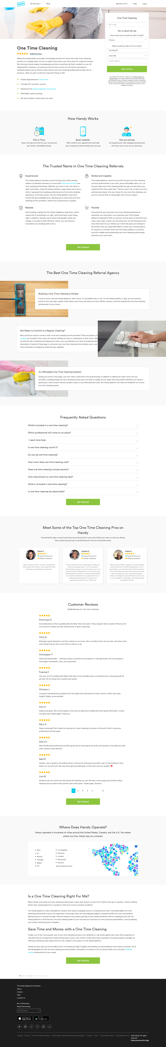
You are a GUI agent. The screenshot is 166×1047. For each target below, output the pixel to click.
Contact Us (21, 998)
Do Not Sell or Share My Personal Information (68, 1035)
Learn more (43, 79)
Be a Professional (23, 1003)
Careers (20, 992)
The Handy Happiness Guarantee (29, 986)
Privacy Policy (114, 78)
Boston (39, 856)
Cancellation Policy (107, 1035)
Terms (96, 1035)
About (19, 989)
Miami (39, 863)
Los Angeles (62, 850)
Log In (144, 3)
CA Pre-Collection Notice (41, 1035)
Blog (48, 3)
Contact (20, 1035)
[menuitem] (35, 3)
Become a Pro (121, 3)
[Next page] (103, 790)
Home (23, 976)
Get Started (83, 247)
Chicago (40, 860)
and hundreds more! (64, 866)
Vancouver (62, 859)
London (61, 856)
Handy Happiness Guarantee (44, 89)
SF (38, 853)
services (30, 976)
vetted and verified (69, 183)
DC (38, 866)
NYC (39, 850)
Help (135, 3)
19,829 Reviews (36, 54)
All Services (35, 3)
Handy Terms (137, 77)
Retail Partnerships (23, 1006)
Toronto (61, 862)
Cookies (89, 1035)
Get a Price (127, 69)
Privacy (27, 1035)
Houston (61, 853)
